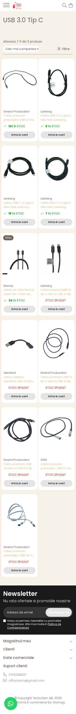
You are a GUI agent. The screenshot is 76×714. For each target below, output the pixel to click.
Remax (8, 286)
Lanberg (46, 111)
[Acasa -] (26, 6)
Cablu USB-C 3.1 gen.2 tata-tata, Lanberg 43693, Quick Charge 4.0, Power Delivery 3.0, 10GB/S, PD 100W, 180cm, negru (56, 205)
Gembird (10, 373)
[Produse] (6, 6)
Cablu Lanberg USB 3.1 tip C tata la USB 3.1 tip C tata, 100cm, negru (56, 292)
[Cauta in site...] (64, 5)
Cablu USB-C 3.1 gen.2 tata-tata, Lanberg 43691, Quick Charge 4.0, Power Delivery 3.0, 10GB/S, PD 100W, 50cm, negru (56, 117)
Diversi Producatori (17, 111)
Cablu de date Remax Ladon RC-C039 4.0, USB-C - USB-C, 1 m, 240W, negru (19, 292)
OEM (44, 460)
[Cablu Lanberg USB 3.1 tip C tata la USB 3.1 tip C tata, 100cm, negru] (56, 257)
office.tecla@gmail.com (26, 680)
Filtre (65, 49)
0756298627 (17, 675)
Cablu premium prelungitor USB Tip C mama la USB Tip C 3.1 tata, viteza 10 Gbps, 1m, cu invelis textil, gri (19, 553)
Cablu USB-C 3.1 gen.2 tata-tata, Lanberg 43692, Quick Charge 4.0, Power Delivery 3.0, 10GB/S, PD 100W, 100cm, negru (19, 205)
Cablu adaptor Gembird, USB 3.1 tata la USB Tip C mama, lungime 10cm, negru (18, 379)
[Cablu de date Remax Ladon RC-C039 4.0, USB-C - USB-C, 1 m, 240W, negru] (19, 257)
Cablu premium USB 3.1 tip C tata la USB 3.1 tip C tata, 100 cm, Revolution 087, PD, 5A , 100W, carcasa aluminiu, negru (56, 379)
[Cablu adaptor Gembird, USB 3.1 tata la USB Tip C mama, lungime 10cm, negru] (19, 344)
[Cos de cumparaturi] (70, 5)
